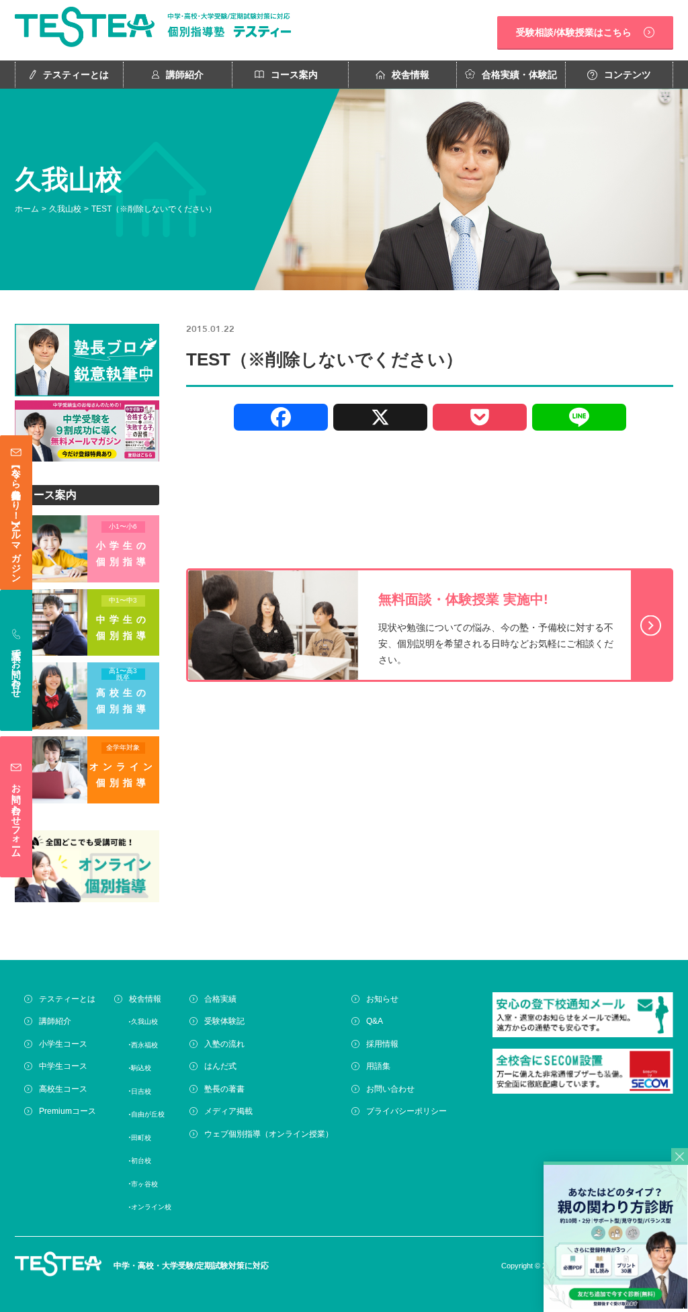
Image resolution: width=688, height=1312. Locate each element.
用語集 (378, 1066)
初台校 (141, 1160)
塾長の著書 (224, 1089)
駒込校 (141, 1068)
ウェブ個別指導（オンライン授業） (268, 1134)
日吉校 (141, 1091)
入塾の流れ (224, 1044)
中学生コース (63, 1066)
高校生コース (63, 1089)
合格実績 (220, 999)
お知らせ (382, 999)
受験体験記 (224, 1021)
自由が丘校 (148, 1114)
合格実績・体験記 (519, 74)
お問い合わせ (390, 1089)
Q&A (374, 1021)
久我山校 (65, 209)
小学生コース (63, 1044)
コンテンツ (627, 74)
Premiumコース (67, 1111)
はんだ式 (220, 1066)
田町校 (141, 1137)
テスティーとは (76, 74)
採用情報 (382, 1044)
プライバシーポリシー (406, 1111)
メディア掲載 (228, 1111)
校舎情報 (410, 74)
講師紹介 (185, 74)
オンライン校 (151, 1207)
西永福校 (144, 1045)
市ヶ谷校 (144, 1184)
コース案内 (294, 74)
